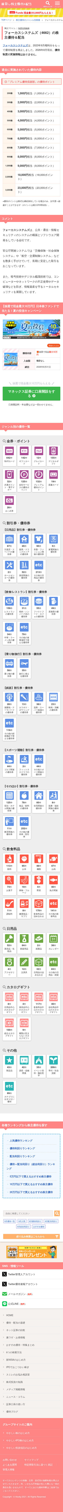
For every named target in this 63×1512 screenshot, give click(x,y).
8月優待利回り (35, 1221)
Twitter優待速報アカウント (23, 1284)
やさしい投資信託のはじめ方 (21, 1447)
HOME (9, 1315)
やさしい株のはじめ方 (18, 1433)
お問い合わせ (10, 1459)
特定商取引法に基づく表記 (38, 1464)
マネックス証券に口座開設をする (31, 393)
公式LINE (17, 1303)
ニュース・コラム (15, 1396)
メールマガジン (21, 1294)
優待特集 (20, 1344)
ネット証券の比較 (15, 1330)
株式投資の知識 (14, 1382)
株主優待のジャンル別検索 (28, 19)
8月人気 (22, 1221)
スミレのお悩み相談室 (18, 1374)
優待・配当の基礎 (15, 1322)
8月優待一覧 (10, 1221)
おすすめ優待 (38, 1226)
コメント (7, 218)
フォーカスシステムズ (15, 45)
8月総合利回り (23, 1226)
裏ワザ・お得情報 (15, 1337)
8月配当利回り (51, 1221)
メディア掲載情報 (15, 1389)
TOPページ (6, 19)
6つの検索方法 (14, 1352)
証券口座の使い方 (15, 1404)
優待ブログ (12, 1411)
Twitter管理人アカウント (21, 1274)
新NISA (16, 1359)
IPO (17, 1367)
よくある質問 (10, 1464)
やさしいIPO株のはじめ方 (20, 1440)
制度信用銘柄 (23, 28)
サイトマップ (31, 1459)
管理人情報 (8, 1469)
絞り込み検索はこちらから (30, 1236)
